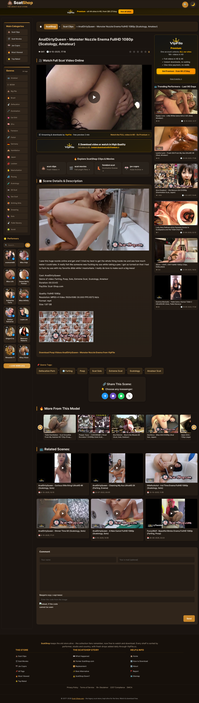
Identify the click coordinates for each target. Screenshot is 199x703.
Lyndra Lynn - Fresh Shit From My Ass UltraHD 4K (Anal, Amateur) (175, 154)
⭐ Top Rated (21, 681)
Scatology (135, 371)
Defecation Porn (47, 371)
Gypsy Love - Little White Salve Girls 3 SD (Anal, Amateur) (174, 117)
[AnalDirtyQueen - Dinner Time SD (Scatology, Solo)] (63, 513)
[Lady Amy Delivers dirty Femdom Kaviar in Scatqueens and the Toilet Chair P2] (176, 213)
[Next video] (194, 427)
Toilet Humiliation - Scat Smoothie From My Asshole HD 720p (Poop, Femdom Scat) (58, 437)
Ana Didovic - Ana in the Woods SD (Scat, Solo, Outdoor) (126, 436)
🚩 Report (134, 671)
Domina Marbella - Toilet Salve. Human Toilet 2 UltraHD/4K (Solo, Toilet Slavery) (174, 303)
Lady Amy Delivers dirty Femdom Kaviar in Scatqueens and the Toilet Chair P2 (172, 228)
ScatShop (51, 26)
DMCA (129, 687)
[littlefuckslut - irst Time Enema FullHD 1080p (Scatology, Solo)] (171, 468)
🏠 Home (134, 656)
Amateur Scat (154, 371)
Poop (82, 371)
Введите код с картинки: (51, 595)
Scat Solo (97, 371)
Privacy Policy (72, 687)
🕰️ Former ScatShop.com (83, 661)
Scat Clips (68, 26)
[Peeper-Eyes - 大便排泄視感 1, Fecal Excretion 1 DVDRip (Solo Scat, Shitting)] (94, 424)
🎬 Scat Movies (22, 661)
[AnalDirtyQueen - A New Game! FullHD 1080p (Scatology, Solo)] (117, 513)
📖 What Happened (81, 656)
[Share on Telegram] (105, 396)
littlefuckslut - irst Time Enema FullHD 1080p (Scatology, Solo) (167, 486)
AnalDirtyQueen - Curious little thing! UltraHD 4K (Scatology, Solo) (60, 486)
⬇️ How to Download (139, 661)
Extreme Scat (116, 371)
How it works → (176, 79)
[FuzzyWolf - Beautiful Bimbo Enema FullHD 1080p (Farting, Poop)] (171, 513)
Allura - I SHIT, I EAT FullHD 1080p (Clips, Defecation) (171, 265)
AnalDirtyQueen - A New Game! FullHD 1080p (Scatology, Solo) (113, 532)
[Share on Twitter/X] (129, 396)
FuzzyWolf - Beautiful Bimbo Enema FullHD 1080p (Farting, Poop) (170, 532)
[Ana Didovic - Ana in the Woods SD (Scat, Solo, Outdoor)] (128, 424)
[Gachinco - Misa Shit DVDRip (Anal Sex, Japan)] (162, 424)
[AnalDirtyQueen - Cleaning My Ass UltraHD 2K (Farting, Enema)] (117, 468)
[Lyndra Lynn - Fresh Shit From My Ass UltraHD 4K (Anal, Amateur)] (176, 139)
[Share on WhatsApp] (121, 396)
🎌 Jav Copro (21, 666)
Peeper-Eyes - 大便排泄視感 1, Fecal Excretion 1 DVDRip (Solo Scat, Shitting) (93, 437)
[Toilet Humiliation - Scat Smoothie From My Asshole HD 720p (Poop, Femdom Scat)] (60, 424)
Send (189, 618)
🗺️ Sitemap (135, 676)
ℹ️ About (134, 666)
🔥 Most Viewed (22, 676)
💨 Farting (67, 371)
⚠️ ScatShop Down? (81, 676)
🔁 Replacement (80, 666)
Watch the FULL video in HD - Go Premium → (130, 134)
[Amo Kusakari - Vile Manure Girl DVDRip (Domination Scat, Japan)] (176, 176)
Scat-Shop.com (78, 698)
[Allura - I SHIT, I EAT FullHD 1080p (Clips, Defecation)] (176, 250)
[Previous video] (40, 427)
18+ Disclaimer (102, 687)
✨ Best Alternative (81, 671)
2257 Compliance (117, 687)
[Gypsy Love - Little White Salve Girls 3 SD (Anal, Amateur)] (176, 101)
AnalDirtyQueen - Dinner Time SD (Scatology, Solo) (62, 531)
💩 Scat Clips (21, 656)
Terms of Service (87, 687)
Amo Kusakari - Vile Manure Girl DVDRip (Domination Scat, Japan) (171, 191)
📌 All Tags (20, 671)
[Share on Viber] (113, 396)
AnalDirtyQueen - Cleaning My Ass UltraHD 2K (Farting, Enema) (114, 486)
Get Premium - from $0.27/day (176, 71)
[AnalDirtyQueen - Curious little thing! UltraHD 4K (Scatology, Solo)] (63, 468)
